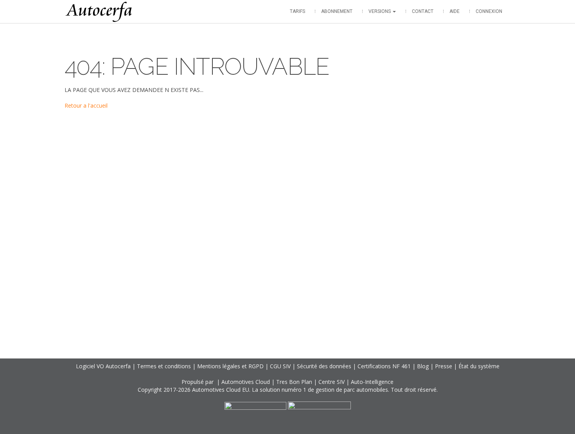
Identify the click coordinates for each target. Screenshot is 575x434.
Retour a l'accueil (86, 105)
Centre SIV (331, 381)
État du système (479, 366)
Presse (443, 366)
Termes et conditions (164, 366)
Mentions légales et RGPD (230, 366)
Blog (423, 366)
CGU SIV (280, 366)
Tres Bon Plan (294, 381)
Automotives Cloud (245, 381)
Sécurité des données (324, 366)
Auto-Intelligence (372, 381)
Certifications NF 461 (384, 366)
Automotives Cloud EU (220, 389)
